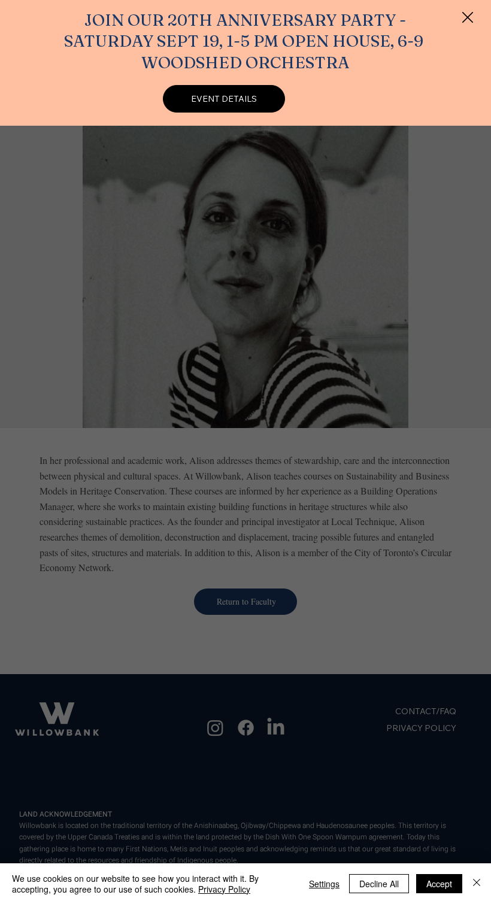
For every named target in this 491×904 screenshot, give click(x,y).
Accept (439, 884)
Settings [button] (324, 884)
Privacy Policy (224, 889)
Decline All (379, 884)
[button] (467, 18)
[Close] (476, 883)
